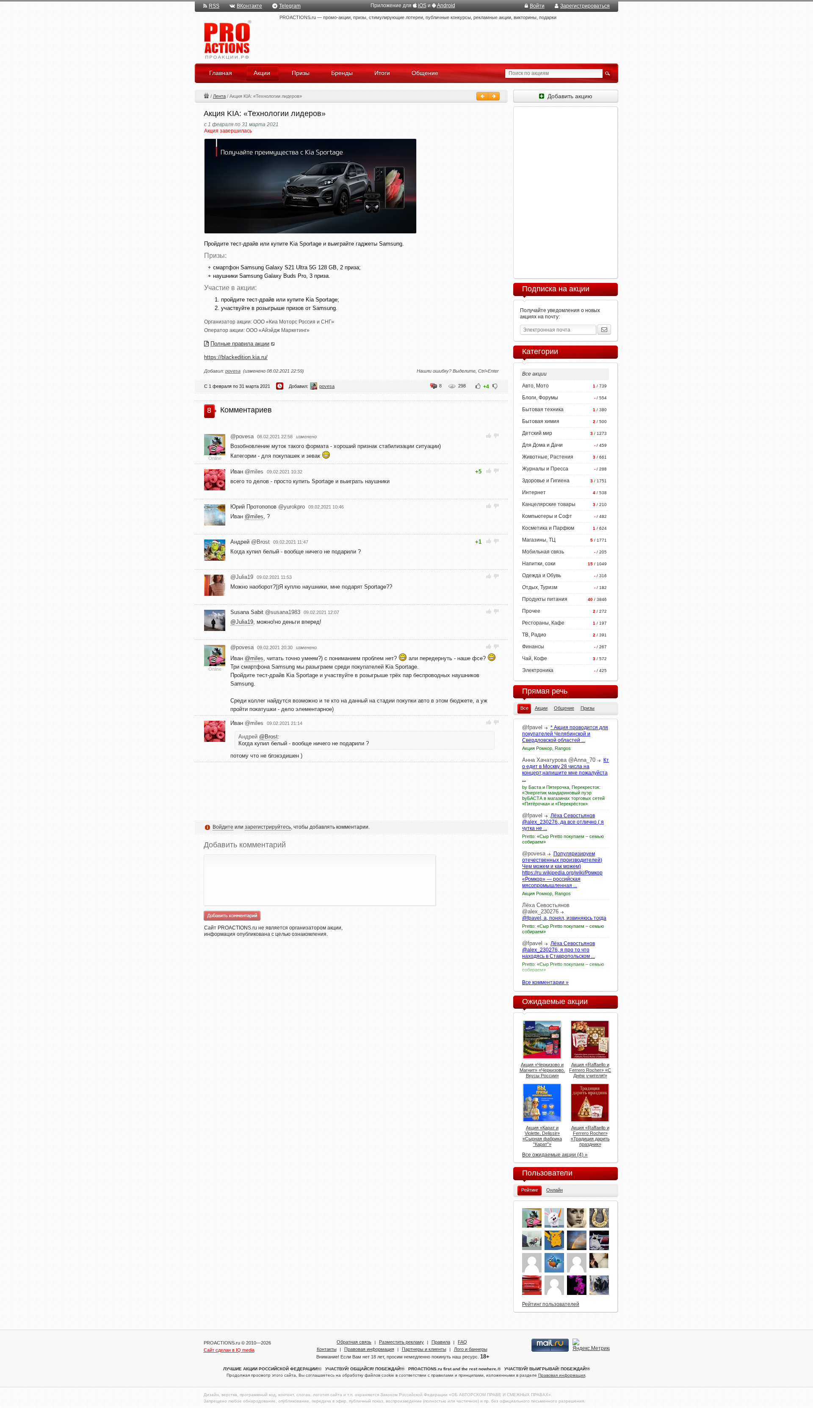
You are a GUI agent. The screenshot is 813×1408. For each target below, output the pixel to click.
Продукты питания (544, 599)
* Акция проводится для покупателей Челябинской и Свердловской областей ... (565, 734)
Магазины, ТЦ (539, 540)
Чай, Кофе (534, 658)
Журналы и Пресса (545, 469)
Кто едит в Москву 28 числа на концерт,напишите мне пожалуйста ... (565, 769)
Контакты (327, 1349)
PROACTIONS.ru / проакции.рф (226, 40)
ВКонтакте (249, 6)
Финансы (533, 647)
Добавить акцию (568, 96)
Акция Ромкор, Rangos (546, 748)
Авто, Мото (535, 386)
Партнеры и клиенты (424, 1349)
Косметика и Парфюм (548, 528)
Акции (206, 95)
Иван (246, 471)
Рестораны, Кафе (543, 623)
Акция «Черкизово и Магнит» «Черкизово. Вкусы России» (542, 1070)
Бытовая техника (543, 409)
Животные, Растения (547, 457)
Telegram (290, 6)
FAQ (462, 1341)
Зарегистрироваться (585, 6)
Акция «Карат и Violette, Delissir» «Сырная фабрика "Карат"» (542, 1136)
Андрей (250, 542)
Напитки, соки (539, 564)
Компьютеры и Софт (547, 516)
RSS (214, 6)
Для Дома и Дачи (542, 445)
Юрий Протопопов (267, 506)
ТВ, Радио (534, 635)
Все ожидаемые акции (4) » (555, 1155)
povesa (233, 370)
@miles (254, 516)
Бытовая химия (540, 421)
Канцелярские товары (548, 504)
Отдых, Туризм (539, 587)
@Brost (268, 736)
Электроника (537, 670)
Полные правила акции (239, 343)
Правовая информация (369, 1349)
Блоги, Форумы (540, 398)
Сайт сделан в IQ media (229, 1350)
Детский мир (537, 433)
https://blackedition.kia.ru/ (236, 357)
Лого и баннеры (470, 1349)
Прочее (531, 611)
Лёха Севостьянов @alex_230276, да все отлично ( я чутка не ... (563, 822)
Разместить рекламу (401, 1341)
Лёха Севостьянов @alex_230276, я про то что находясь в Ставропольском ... (558, 950)
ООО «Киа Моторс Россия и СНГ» (293, 322)
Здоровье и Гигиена (546, 481)
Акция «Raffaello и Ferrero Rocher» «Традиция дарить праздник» (590, 1136)
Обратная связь (354, 1341)
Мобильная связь (543, 552)
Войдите (223, 827)
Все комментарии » (545, 982)
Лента (219, 96)
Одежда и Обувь (541, 575)
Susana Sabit (265, 612)
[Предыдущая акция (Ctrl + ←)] (482, 96)
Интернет (534, 492)
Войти (537, 6)
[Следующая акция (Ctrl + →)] (494, 96)
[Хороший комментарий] (489, 435)
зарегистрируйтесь (268, 827)
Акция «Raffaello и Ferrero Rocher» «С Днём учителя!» (590, 1070)
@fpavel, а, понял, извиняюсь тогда (564, 918)
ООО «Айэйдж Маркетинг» (278, 330)
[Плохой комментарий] (496, 435)
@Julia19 (241, 622)
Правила (440, 1341)
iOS (422, 5)
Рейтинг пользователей (550, 1304)
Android (446, 5)
